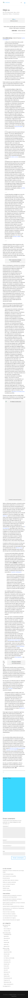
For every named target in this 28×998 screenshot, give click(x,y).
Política (10, 14)
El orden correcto (14, 157)
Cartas (5, 956)
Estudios (5, 964)
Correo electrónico (7, 845)
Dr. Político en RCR (8, 958)
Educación (6, 938)
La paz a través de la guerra (9, 884)
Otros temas (5, 932)
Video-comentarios (8, 984)
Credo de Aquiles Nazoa (8, 874)
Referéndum (6, 982)
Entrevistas (6, 962)
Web (4, 851)
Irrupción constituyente (16, 572)
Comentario (6, 826)
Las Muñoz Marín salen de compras (10, 880)
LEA (4, 970)
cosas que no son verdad (11, 749)
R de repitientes (18, 657)
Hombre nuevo (6, 888)
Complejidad (6, 934)
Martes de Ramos (20, 646)
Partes (5, 926)
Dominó (5, 936)
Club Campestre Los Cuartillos (9, 876)
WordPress (14, 996)
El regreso (15, 915)
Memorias (6, 972)
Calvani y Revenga (7, 890)
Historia (5, 942)
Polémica (6, 976)
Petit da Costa (19, 547)
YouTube (10, 688)
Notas (5, 974)
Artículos (6, 954)
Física (5, 940)
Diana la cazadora (11, 913)
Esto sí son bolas (6, 886)
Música (5, 946)
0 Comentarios (16, 14)
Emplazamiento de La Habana (17, 906)
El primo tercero (6, 878)
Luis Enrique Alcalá (9, 12)
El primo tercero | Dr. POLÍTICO (9, 908)
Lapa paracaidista (19, 126)
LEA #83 (23, 188)
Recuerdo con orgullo (15, 919)
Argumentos (5, 14)
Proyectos (6, 980)
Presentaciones (7, 978)
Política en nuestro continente (9, 882)
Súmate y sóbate (16, 236)
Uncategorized (6, 986)
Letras (5, 944)
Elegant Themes (12, 994)
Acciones (6, 950)
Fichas (5, 966)
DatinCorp (5, 515)
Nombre (5, 840)
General (5, 968)
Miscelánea (5, 925)
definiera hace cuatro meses (14, 640)
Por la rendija (7, 928)
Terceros (6, 930)
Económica (6, 960)
